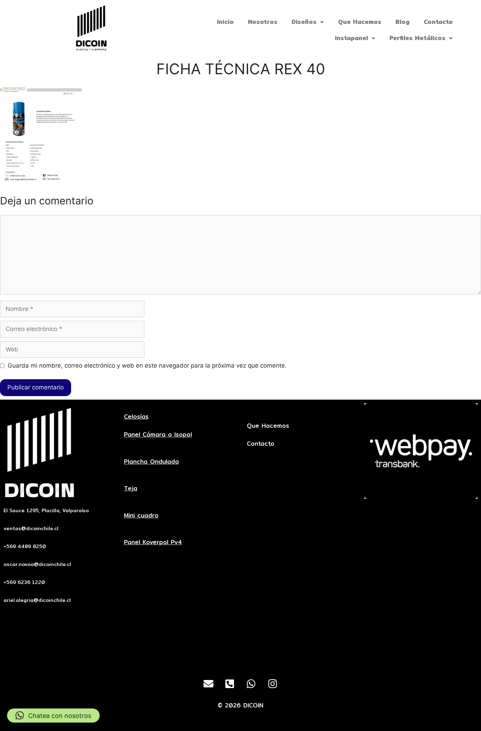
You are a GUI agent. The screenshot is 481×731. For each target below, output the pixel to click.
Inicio (225, 21)
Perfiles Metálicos (417, 38)
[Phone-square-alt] (230, 684)
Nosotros (262, 21)
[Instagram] (273, 684)
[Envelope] (208, 684)
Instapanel (351, 38)
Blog (402, 21)
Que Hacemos (359, 21)
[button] (53, 715)
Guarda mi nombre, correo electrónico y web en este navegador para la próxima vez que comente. (147, 365)
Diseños (304, 21)
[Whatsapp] (251, 684)
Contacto (438, 21)
